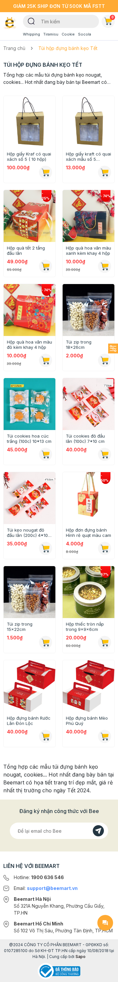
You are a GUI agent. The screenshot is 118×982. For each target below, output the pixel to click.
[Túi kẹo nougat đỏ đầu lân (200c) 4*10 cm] (29, 498)
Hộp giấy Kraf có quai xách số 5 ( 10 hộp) (29, 156)
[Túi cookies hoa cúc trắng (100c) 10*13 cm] (29, 404)
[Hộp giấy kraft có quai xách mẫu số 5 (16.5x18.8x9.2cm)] (88, 122)
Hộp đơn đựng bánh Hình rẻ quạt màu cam (88, 532)
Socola (84, 34)
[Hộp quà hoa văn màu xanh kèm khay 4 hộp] (88, 216)
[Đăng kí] (98, 831)
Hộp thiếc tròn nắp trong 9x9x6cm (85, 626)
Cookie (68, 34)
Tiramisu (50, 34)
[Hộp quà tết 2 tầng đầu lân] (29, 216)
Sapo (80, 956)
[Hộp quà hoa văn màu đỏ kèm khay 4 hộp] (29, 310)
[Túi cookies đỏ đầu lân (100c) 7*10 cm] (88, 404)
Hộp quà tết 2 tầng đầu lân (26, 250)
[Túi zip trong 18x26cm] (88, 310)
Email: (46, 888)
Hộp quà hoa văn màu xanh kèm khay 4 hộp (88, 250)
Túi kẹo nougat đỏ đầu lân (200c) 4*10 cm (27, 532)
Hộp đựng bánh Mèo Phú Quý (87, 720)
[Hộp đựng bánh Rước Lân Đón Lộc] (29, 686)
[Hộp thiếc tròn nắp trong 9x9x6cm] (88, 592)
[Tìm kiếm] (31, 21)
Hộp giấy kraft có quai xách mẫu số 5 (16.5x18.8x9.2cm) (88, 156)
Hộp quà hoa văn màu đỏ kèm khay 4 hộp (29, 344)
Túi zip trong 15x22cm (19, 626)
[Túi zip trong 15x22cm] (29, 592)
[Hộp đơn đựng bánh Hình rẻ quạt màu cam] (88, 498)
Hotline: (39, 877)
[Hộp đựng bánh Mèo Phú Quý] (88, 686)
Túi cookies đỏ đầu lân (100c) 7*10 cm (85, 438)
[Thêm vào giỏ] (45, 172)
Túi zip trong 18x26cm (78, 344)
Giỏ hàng (112, 17)
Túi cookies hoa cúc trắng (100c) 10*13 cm (29, 438)
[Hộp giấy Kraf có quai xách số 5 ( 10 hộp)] (29, 122)
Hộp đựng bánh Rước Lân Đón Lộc (28, 720)
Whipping (31, 34)
